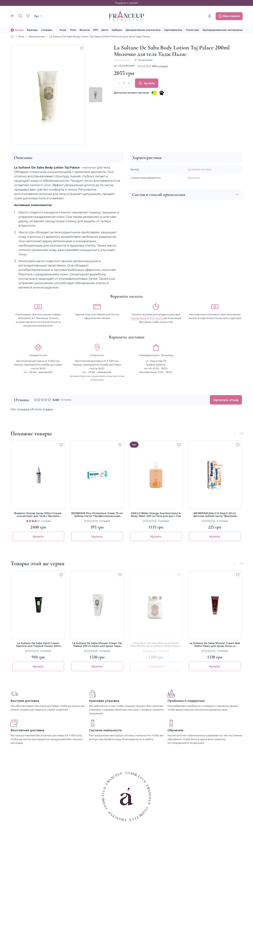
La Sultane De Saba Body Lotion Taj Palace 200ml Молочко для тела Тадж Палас (99, 36)
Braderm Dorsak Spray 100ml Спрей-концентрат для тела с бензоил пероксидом (38, 514)
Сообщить (156, 666)
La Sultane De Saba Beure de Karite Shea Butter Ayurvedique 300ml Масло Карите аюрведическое (155, 644)
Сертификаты (173, 30)
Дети (104, 30)
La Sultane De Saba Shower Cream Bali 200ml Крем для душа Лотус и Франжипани (214, 644)
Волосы (85, 30)
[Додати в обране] (61, 445)
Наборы (117, 30)
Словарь (46, 30)
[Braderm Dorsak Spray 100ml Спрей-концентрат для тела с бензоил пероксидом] (38, 475)
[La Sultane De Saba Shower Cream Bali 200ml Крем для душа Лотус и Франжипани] (215, 605)
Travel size (192, 30)
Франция (194, 177)
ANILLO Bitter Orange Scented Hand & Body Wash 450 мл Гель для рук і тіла (156, 514)
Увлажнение (36, 36)
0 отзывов (162, 66)
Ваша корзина (231, 16)
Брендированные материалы (223, 30)
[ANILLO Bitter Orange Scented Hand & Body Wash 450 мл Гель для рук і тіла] (156, 475)
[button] (241, 433)
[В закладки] (81, 48)
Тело (73, 30)
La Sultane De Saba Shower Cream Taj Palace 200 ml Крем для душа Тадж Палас (97, 644)
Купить (149, 83)
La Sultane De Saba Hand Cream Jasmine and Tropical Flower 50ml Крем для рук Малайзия (38, 644)
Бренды (32, 30)
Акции (19, 30)
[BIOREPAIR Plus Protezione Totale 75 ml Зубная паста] (97, 475)
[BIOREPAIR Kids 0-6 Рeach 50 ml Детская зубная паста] (215, 475)
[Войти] (209, 16)
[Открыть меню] (12, 16)
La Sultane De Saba (200, 169)
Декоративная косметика (143, 30)
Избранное (28, 16)
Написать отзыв (225, 400)
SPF (95, 30)
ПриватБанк (139, 318)
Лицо (62, 30)
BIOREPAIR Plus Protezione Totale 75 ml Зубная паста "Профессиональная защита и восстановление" (97, 514)
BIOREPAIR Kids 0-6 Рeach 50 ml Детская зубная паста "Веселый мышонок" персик (214, 514)
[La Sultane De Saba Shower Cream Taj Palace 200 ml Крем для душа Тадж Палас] (97, 605)
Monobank (156, 318)
